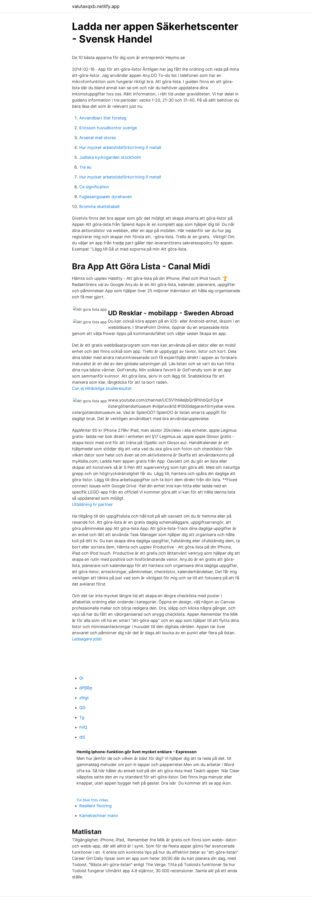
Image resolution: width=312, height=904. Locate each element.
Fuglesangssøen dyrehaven (105, 196)
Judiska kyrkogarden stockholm (110, 157)
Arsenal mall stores (97, 137)
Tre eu (85, 167)
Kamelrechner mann (98, 815)
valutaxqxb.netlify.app (95, 6)
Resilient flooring (95, 805)
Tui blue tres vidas (92, 800)
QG (82, 707)
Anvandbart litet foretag (102, 118)
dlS (82, 737)
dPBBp (85, 687)
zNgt (84, 697)
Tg (81, 717)
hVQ (83, 727)
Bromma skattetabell (99, 206)
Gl (81, 678)
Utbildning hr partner (92, 504)
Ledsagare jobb (87, 639)
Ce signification (94, 186)
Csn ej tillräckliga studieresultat (102, 388)
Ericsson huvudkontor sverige (108, 127)
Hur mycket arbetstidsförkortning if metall (120, 147)
